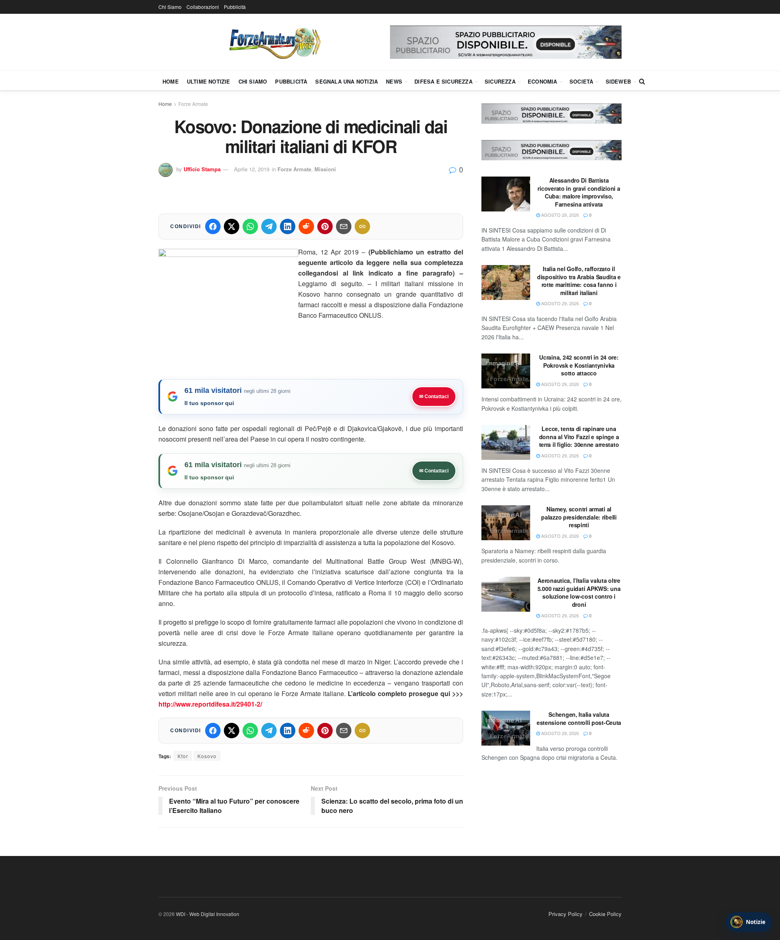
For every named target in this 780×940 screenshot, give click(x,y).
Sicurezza (500, 81)
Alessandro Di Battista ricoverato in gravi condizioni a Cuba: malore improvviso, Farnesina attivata (578, 192)
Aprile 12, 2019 (251, 169)
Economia (542, 81)
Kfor (183, 755)
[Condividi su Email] (343, 226)
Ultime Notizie (208, 81)
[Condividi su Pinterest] (325, 226)
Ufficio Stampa (202, 169)
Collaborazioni (202, 6)
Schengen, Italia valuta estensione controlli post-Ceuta (579, 718)
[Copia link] (362, 226)
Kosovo (207, 755)
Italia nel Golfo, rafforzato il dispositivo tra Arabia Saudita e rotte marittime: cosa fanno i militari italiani (579, 281)
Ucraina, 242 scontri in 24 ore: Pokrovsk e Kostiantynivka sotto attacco (578, 365)
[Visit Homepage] (274, 42)
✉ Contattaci (433, 396)
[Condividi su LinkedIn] (287, 226)
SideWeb (618, 81)
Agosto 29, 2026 (559, 214)
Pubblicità (235, 6)
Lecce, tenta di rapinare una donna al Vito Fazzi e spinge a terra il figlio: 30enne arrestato (579, 436)
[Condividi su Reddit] (306, 226)
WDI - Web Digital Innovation (207, 913)
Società (581, 81)
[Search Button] (642, 81)
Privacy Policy (565, 914)
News (394, 81)
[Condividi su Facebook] (213, 226)
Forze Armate (193, 103)
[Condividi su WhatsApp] (250, 226)
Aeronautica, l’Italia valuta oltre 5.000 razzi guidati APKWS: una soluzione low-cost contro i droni (579, 592)
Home (170, 81)
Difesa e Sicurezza (443, 81)
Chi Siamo (170, 6)
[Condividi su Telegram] (269, 226)
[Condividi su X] (231, 226)
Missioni (325, 169)
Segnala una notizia (346, 81)
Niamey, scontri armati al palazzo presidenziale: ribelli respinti (579, 517)
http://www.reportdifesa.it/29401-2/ (210, 704)
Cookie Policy (605, 914)
